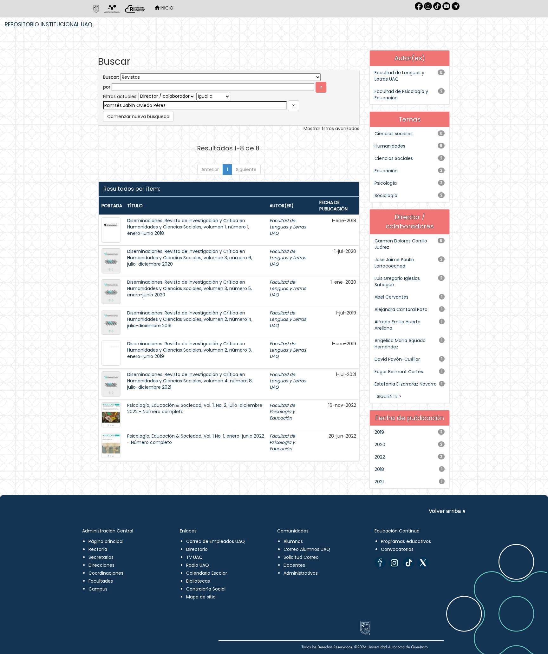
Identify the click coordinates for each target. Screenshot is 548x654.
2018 (379, 469)
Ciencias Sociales (394, 158)
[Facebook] (380, 562)
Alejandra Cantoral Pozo (401, 309)
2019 (379, 432)
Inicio (166, 8)
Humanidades (390, 146)
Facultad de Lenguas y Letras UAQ (288, 226)
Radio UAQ (197, 565)
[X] (422, 562)
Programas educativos (406, 541)
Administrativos (301, 573)
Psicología (386, 183)
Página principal (105, 541)
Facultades (100, 581)
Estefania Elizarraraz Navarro (406, 384)
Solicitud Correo (301, 557)
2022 (380, 457)
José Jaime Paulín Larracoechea (394, 262)
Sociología (386, 195)
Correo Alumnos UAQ (307, 549)
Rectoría (97, 549)
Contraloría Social (205, 589)
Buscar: (111, 77)
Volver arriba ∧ (447, 511)
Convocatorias (397, 549)
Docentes (294, 565)
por (106, 87)
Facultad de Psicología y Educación (282, 411)
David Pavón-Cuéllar (397, 359)
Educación (386, 171)
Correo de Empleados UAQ (215, 541)
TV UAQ (194, 557)
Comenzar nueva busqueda (138, 116)
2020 (380, 444)
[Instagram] (394, 562)
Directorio (197, 549)
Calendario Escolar (206, 573)
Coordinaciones (105, 573)
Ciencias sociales (394, 133)
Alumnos (293, 541)
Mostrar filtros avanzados (331, 128)
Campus (98, 589)
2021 (379, 482)
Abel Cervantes (391, 297)
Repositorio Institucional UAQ (48, 24)
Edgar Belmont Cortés (399, 371)
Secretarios (101, 557)
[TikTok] (408, 562)
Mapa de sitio (201, 597)
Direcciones (101, 565)
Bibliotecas (198, 581)
